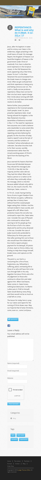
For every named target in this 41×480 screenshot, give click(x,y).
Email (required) (13, 371)
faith (13, 435)
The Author (17, 461)
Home (9, 461)
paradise (14, 439)
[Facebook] (8, 325)
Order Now (10, 466)
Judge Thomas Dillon (21, 38)
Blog (30, 38)
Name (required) (13, 363)
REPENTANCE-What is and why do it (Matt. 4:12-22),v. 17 (24, 31)
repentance (23, 439)
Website (10, 378)
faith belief (21, 435)
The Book (26, 461)
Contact (17, 464)
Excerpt (9, 464)
